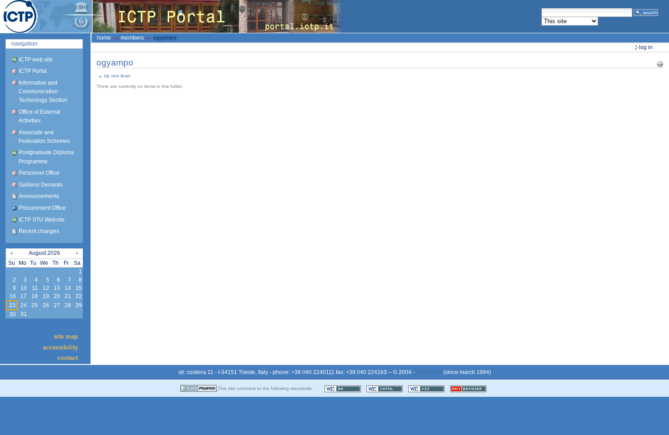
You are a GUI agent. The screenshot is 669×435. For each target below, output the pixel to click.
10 (23, 288)
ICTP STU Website (42, 220)
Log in (646, 47)
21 (68, 296)
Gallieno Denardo (41, 185)
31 (23, 314)
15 (79, 288)
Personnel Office (39, 173)
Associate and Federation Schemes (44, 136)
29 (79, 305)
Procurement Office (42, 208)
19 (46, 296)
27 (57, 305)
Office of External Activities (40, 116)
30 (13, 314)
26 (46, 305)
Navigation (24, 43)
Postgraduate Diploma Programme (46, 156)
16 (13, 296)
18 (34, 296)
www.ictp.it (429, 372)
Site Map (66, 336)
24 (23, 305)
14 (68, 288)
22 (79, 296)
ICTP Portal (171, 16)
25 (34, 305)
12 (46, 288)
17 (23, 296)
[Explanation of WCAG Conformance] (343, 388)
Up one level (117, 75)
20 (57, 296)
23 (12, 305)
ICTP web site (36, 59)
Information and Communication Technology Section (43, 91)
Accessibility (60, 347)
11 (35, 288)
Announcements (39, 196)
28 (68, 305)
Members (132, 38)
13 (57, 288)
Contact (67, 357)
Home (104, 38)
